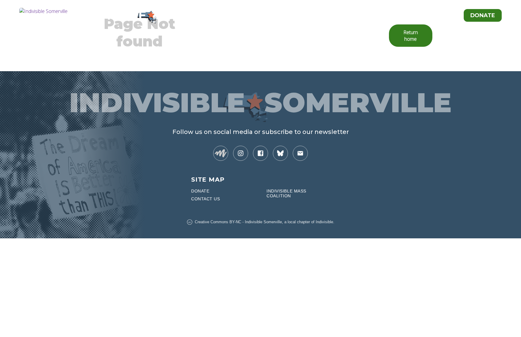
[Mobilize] (220, 153)
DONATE (200, 191)
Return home (410, 35)
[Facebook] (260, 153)
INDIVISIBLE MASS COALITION (286, 193)
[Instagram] (240, 153)
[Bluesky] (280, 153)
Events (443, 15)
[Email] (300, 153)
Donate (482, 15)
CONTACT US (205, 198)
